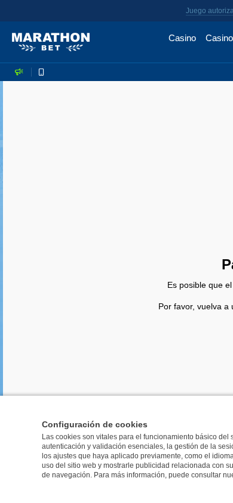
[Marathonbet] (51, 42)
